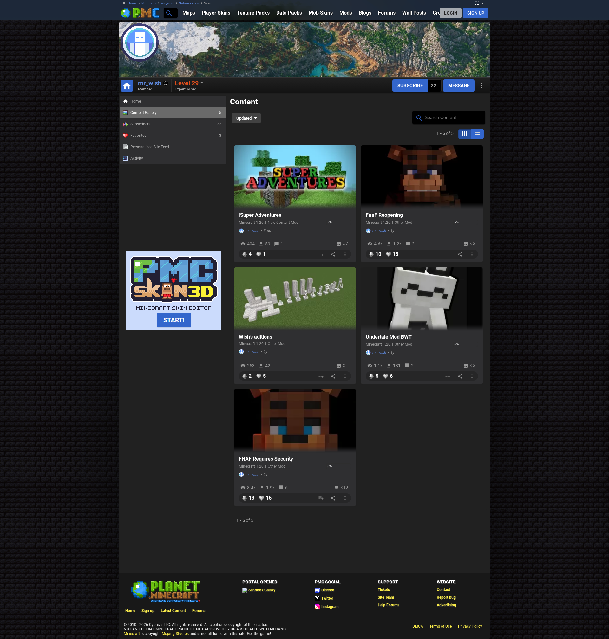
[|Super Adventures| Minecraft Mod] (295, 177)
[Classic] (477, 134)
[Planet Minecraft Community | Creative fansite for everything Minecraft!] (165, 591)
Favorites (175, 135)
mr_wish (167, 3)
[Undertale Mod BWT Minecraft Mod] (422, 299)
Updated (244, 118)
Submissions (189, 3)
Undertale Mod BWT (389, 337)
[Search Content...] (419, 117)
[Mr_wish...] (168, 13)
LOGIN (450, 13)
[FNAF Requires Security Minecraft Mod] (295, 421)
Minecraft (132, 633)
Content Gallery (175, 112)
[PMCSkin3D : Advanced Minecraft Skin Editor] (173, 329)
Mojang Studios (175, 633)
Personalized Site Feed (149, 147)
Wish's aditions (255, 337)
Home (132, 3)
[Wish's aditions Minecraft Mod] (295, 299)
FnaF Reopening (384, 215)
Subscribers (175, 124)
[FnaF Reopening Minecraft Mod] (422, 177)
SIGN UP (475, 13)
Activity (136, 158)
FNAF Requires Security (266, 459)
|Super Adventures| (261, 215)
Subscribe (410, 86)
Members (149, 3)
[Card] (464, 134)
